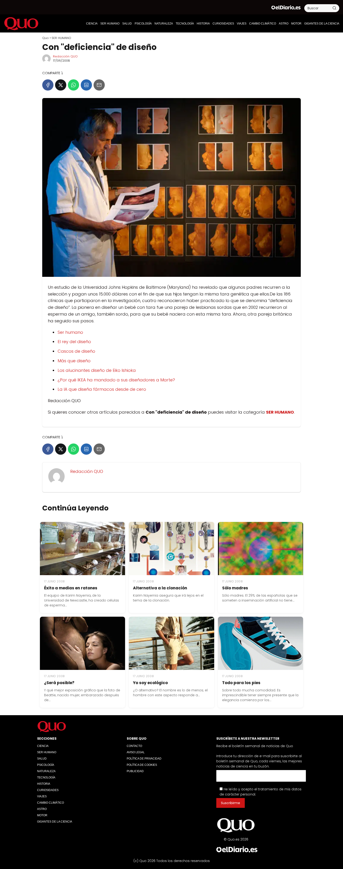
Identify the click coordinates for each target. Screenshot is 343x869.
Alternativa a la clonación (160, 588)
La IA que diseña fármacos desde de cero (102, 389)
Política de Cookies (142, 765)
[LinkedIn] (86, 85)
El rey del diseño (74, 342)
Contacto (134, 746)
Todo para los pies (241, 683)
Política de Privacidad (144, 758)
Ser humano (70, 332)
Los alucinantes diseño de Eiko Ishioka (97, 370)
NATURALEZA (163, 23)
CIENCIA (92, 23)
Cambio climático (262, 23)
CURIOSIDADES (223, 23)
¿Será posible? (59, 683)
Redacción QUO (65, 56)
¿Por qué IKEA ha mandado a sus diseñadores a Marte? (116, 380)
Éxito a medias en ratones (70, 588)
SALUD (127, 23)
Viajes (241, 23)
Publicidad (135, 771)
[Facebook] (47, 85)
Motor (296, 23)
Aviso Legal (136, 752)
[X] (60, 85)
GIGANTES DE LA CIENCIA (321, 23)
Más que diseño (74, 361)
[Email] (99, 85)
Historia (203, 23)
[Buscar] (334, 8)
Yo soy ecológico (150, 683)
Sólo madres (235, 588)
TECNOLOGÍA (185, 23)
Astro (283, 23)
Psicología (143, 23)
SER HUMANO (109, 23)
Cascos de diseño (76, 351)
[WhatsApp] (73, 85)
